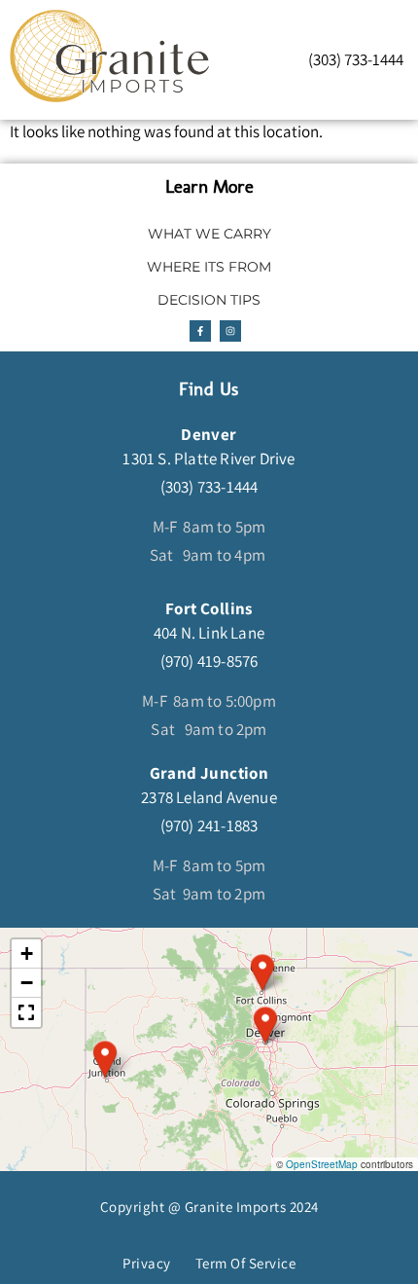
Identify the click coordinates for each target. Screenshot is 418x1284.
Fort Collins (209, 608)
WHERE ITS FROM (209, 266)
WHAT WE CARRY (209, 233)
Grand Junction (209, 773)
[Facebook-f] (200, 331)
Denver (208, 434)
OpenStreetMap (322, 1164)
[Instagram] (230, 331)
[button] (105, 1059)
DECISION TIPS (209, 300)
